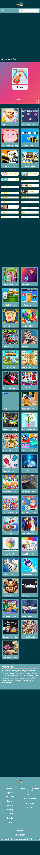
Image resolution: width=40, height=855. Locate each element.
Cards (23, 212)
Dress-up (24, 181)
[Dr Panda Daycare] (10, 447)
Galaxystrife (27, 284)
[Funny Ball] (29, 468)
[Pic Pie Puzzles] (10, 364)
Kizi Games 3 (33, 174)
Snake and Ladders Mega (13, 492)
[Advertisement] (20, 35)
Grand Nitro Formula (11, 388)
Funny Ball (26, 471)
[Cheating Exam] (29, 406)
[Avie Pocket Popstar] (10, 654)
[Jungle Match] (29, 323)
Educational (25, 208)
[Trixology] (29, 592)
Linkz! (5, 409)
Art (2, 217)
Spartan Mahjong (29, 367)
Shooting (10, 797)
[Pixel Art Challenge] (29, 385)
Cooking (10, 801)
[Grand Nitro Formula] (10, 385)
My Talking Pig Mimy (10, 145)
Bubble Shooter (6, 202)
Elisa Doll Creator (28, 637)
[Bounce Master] (29, 571)
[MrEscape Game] (29, 302)
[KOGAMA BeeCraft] (30, 142)
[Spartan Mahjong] (29, 364)
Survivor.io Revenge (11, 347)
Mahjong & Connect (8, 187)
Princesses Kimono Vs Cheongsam (17, 284)
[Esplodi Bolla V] (10, 551)
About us (30, 803)
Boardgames (25, 217)
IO (10, 826)
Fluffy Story (7, 533)
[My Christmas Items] (29, 509)
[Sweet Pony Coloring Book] (29, 551)
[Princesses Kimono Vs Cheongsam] (10, 281)
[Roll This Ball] (10, 592)
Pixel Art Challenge (29, 388)
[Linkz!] (5, 393)
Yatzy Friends (8, 575)
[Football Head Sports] (10, 302)
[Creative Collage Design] (29, 447)
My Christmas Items (30, 512)
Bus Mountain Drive (29, 492)
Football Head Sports (11, 305)
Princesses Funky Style (12, 429)
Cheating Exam (28, 409)
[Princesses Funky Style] (10, 426)
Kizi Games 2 (13, 174)
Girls (30, 185)
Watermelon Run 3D (30, 429)
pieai (3, 125)
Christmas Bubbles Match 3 (14, 512)
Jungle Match (27, 326)
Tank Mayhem (8, 471)
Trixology (25, 595)
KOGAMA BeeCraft (29, 145)
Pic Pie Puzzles (9, 367)
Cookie (30, 794)
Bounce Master (28, 575)
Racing (10, 809)
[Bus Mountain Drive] (29, 488)
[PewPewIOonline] (30, 121)
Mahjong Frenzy (9, 326)
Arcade (31, 192)
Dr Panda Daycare (10, 450)
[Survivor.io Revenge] (10, 343)
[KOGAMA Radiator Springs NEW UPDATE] (30, 163)
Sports (10, 792)
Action (11, 207)
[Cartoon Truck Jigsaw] (10, 634)
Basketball (25, 197)
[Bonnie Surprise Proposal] (29, 613)
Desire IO (25, 347)
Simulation (5, 193)
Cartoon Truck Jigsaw (12, 637)
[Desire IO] (29, 343)
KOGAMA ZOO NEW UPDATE (10, 166)
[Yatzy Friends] (10, 571)
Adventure (4, 197)
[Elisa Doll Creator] (29, 634)
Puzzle (10, 818)
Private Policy (30, 799)
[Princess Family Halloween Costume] (29, 530)
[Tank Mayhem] (10, 468)
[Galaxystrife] (29, 281)
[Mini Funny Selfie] (10, 613)
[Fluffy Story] (10, 530)
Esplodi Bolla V (8, 554)
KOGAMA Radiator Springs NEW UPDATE (30, 166)
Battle (3, 212)
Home (2, 59)
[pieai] (10, 121)
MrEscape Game (28, 305)
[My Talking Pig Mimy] (10, 142)
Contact (30, 807)
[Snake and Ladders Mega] (10, 488)
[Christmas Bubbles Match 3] (10, 509)
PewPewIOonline (28, 125)
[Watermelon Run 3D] (29, 426)
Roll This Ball (8, 595)
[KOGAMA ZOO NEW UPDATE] (10, 163)
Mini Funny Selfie (9, 616)
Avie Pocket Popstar (11, 658)
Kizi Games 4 (13, 179)
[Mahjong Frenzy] (10, 323)
